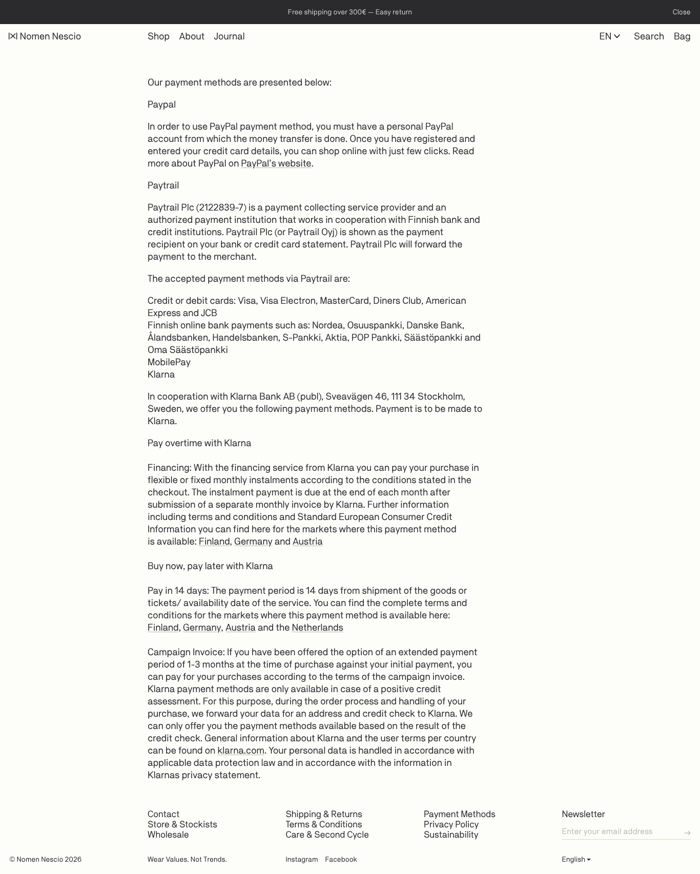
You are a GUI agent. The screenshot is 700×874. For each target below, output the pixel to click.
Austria (308, 541)
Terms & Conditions (323, 824)
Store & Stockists (182, 824)
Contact (163, 814)
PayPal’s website (276, 163)
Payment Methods (460, 814)
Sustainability (451, 834)
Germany (253, 541)
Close (682, 12)
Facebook (341, 860)
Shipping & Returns (323, 814)
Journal (229, 36)
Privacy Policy (451, 824)
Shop (159, 36)
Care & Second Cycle (326, 834)
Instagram (301, 860)
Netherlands (317, 627)
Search (649, 36)
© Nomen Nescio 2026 (45, 860)
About (192, 36)
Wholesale (168, 834)
